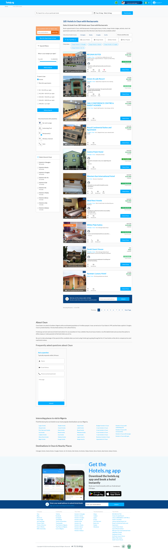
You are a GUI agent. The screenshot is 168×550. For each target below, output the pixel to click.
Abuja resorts (81, 439)
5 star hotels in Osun (102, 434)
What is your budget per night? (47, 53)
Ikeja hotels (80, 425)
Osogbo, (89, 57)
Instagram (58, 517)
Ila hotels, (82, 451)
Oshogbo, (89, 81)
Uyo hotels (61, 434)
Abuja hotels (42, 428)
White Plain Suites (117, 538)
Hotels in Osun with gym (122, 436)
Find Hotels (127, 13)
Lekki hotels (80, 428)
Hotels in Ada (43, 203)
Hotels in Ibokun (44, 208)
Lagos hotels (42, 425)
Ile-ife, (88, 108)
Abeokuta (96, 527)
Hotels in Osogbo (44, 172)
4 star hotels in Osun (102, 432)
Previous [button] (64, 62)
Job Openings (40, 521)
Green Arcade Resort (118, 516)
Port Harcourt (97, 521)
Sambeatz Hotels (117, 534)
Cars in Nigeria (60, 528)
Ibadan (95, 525)
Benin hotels (61, 432)
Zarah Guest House (117, 539)
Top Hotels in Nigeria (61, 525)
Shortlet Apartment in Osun (48, 38)
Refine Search (48, 67)
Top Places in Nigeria (61, 527)
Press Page (40, 519)
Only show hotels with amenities (47, 118)
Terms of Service (41, 525)
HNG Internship (41, 528)
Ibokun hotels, (113, 451)
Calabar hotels (43, 434)
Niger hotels (42, 439)
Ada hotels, (105, 451)
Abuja (95, 514)
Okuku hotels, (89, 451)
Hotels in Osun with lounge (123, 434)
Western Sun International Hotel (121, 530)
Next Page (128, 310)
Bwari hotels (80, 430)
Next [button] (85, 62)
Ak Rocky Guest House (118, 536)
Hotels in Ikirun (43, 198)
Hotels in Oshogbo (44, 162)
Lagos (95, 517)
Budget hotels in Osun (102, 425)
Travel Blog (59, 519)
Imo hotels (42, 432)
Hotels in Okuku (44, 193)
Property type (41, 76)
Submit (51, 403)
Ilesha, (88, 276)
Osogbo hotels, (58, 451)
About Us (39, 517)
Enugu (95, 519)
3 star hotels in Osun (102, 430)
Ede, (88, 179)
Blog (38, 516)
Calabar (95, 516)
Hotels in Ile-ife (44, 177)
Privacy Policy (40, 523)
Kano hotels (61, 430)
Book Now (125, 69)
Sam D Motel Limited (117, 528)
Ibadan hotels (61, 425)
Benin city (96, 523)
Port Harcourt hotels (44, 430)
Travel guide (59, 523)
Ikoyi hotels (80, 434)
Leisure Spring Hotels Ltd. (119, 521)
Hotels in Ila (42, 187)
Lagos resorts (81, 437)
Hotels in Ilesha (43, 167)
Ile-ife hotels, (68, 451)
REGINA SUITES (116, 514)
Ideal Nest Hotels (117, 532)
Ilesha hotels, (50, 451)
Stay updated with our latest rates (47, 29)
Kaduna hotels (62, 437)
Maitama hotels (81, 432)
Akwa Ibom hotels (44, 437)
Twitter (58, 514)
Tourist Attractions (61, 521)
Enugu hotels (61, 439)
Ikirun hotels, (97, 451)
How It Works (40, 527)
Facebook (58, 516)
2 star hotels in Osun (102, 428)
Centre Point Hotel (117, 527)
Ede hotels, (75, 451)
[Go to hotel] (74, 62)
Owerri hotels (62, 428)
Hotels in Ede (43, 182)
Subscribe (55, 32)
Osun (93, 57)
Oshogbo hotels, (41, 451)
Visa (38, 514)
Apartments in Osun (102, 439)
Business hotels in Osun (103, 437)
